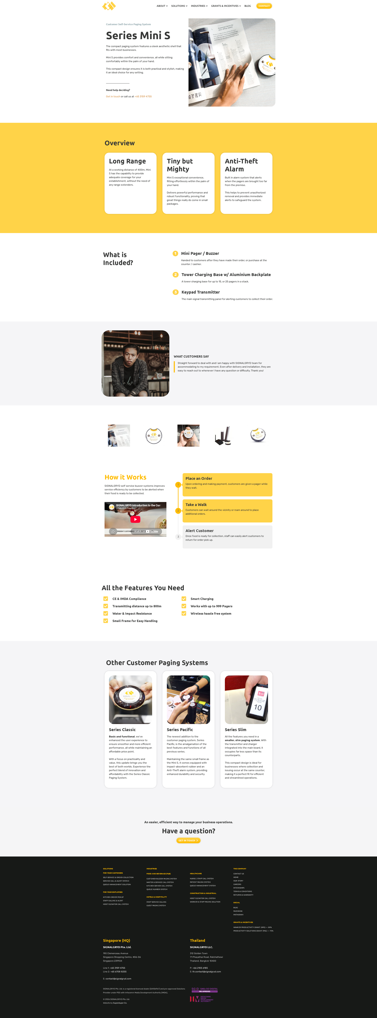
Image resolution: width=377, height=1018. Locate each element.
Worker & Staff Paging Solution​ (205, 902)
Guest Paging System (156, 905)
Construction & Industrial (203, 893)
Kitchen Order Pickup (113, 897)
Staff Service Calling (156, 902)
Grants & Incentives (243, 922)
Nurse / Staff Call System (202, 878)
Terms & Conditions (242, 891)
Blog (235, 907)
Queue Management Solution (117, 884)
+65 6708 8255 (118, 971)
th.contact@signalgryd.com (206, 971)
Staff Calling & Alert (113, 900)
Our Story (238, 880)
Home (236, 877)
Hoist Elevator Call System (116, 904)
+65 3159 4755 (143, 96)
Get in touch (113, 96)
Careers (237, 884)
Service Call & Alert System (116, 881)
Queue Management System (203, 885)
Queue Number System (157, 889)
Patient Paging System (200, 882)
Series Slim (235, 729)
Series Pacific (180, 729)
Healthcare (196, 873)
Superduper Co (120, 1003)
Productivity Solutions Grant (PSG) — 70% (253, 931)
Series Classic (122, 729)
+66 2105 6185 (200, 968)
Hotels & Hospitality (157, 897)
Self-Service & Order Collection (118, 877)
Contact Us (238, 873)
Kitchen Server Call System (159, 885)
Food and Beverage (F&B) (159, 873)
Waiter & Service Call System (160, 882)
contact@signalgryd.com (118, 978)
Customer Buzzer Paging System (162, 878)
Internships (238, 888)
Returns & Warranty (243, 895)
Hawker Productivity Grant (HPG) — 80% (252, 927)
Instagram (238, 914)
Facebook (238, 911)
